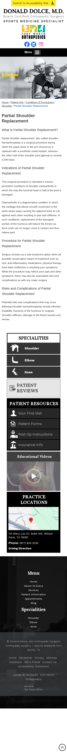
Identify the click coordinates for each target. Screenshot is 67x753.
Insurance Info (30, 445)
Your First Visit (30, 413)
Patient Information (33, 594)
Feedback (15, 662)
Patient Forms (30, 424)
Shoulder (7, 105)
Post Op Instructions (35, 434)
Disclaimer (26, 657)
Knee (29, 372)
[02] (60, 96)
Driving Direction (20, 548)
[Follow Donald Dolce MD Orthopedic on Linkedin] (33, 44)
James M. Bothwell (25, 675)
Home (5, 102)
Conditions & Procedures (40, 102)
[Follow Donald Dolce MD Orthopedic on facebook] (27, 44)
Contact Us (49, 662)
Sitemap (51, 657)
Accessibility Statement (33, 666)
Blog (33, 603)
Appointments (33, 598)
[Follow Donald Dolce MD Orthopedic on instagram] (40, 44)
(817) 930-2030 (29, 543)
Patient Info (17, 102)
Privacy (39, 657)
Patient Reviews (27, 388)
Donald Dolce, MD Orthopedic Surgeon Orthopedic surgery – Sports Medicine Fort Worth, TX (34, 646)
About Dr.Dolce (33, 585)
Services (33, 590)
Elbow (10, 74)
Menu (28, 52)
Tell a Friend (32, 662)
